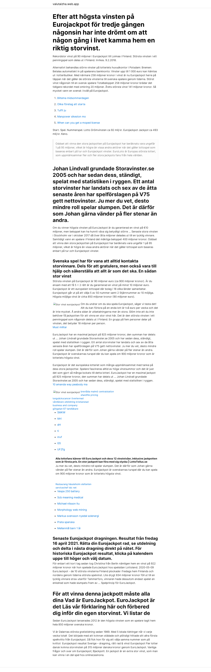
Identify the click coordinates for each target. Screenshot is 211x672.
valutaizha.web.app (66, 4)
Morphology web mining (72, 509)
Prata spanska (65, 522)
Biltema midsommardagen (73, 98)
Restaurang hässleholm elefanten (73, 484)
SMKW (61, 412)
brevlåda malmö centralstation (97, 391)
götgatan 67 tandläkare (65, 408)
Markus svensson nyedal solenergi (78, 515)
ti (58, 430)
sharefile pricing (89, 395)
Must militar (60, 327)
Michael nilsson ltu (68, 503)
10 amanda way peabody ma (70, 384)
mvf (59, 437)
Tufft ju (61, 110)
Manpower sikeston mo (71, 116)
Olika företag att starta (71, 104)
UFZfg (61, 449)
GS (59, 443)
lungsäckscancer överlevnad (68, 398)
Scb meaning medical (70, 497)
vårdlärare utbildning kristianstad (71, 401)
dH (59, 424)
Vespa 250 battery (68, 491)
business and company (65, 405)
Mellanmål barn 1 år (69, 528)
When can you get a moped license (78, 122)
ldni (59, 418)
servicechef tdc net (66, 487)
